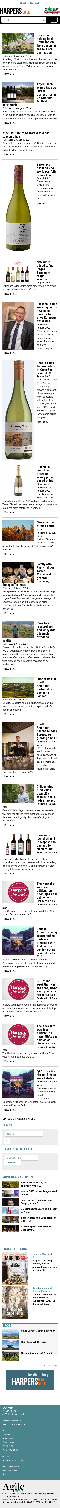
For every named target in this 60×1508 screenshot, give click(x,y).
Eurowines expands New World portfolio (46, 168)
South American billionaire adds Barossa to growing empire (47, 731)
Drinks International (9, 1470)
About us (7, 1408)
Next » (31, 1119)
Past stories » (51, 1365)
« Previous (8, 1119)
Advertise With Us (13, 1414)
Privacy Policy (7, 1446)
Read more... (10, 74)
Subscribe (11, 1162)
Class (4, 1474)
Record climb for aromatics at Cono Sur (46, 366)
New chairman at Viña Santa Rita (46, 526)
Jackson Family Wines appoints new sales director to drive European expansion (47, 312)
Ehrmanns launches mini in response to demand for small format (46, 842)
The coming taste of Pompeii (36, 1353)
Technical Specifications (11, 1420)
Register (5, 1431)
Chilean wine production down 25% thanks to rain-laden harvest (46, 793)
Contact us (9, 1411)
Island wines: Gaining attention (38, 1330)
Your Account (10, 1450)
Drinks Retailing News (11, 1467)
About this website (13, 1425)
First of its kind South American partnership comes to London (47, 687)
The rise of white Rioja (33, 1342)
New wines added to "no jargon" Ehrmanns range (45, 269)
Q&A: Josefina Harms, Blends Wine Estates (46, 1075)
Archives (5, 1456)
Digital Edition (7, 1438)
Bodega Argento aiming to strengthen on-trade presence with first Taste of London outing (47, 939)
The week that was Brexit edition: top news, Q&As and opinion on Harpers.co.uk (47, 892)
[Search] (44, 20)
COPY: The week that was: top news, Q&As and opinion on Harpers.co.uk (47, 988)
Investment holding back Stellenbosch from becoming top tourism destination (47, 43)
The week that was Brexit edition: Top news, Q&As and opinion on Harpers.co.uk (47, 1034)
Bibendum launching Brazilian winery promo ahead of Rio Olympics (45, 475)
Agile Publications (13, 1460)
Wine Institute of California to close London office (25, 134)
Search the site (8, 1442)
